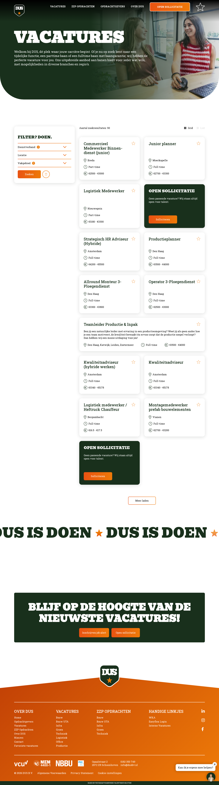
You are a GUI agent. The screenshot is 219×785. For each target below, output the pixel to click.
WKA (152, 717)
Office (59, 741)
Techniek (61, 733)
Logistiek (61, 737)
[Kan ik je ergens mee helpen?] (210, 776)
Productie (62, 745)
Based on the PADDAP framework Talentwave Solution (109, 783)
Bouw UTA (62, 721)
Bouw (59, 717)
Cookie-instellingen (110, 773)
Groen (59, 729)
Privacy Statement (82, 773)
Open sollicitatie (169, 6)
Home (17, 717)
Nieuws (18, 737)
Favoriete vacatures (26, 745)
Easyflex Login (158, 721)
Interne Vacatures (159, 725)
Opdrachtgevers (113, 6)
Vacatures (58, 6)
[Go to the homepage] (19, 11)
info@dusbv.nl (129, 765)
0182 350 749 (128, 761)
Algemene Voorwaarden (51, 773)
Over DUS (137, 6)
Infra (59, 725)
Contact (18, 741)
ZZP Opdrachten (83, 6)
